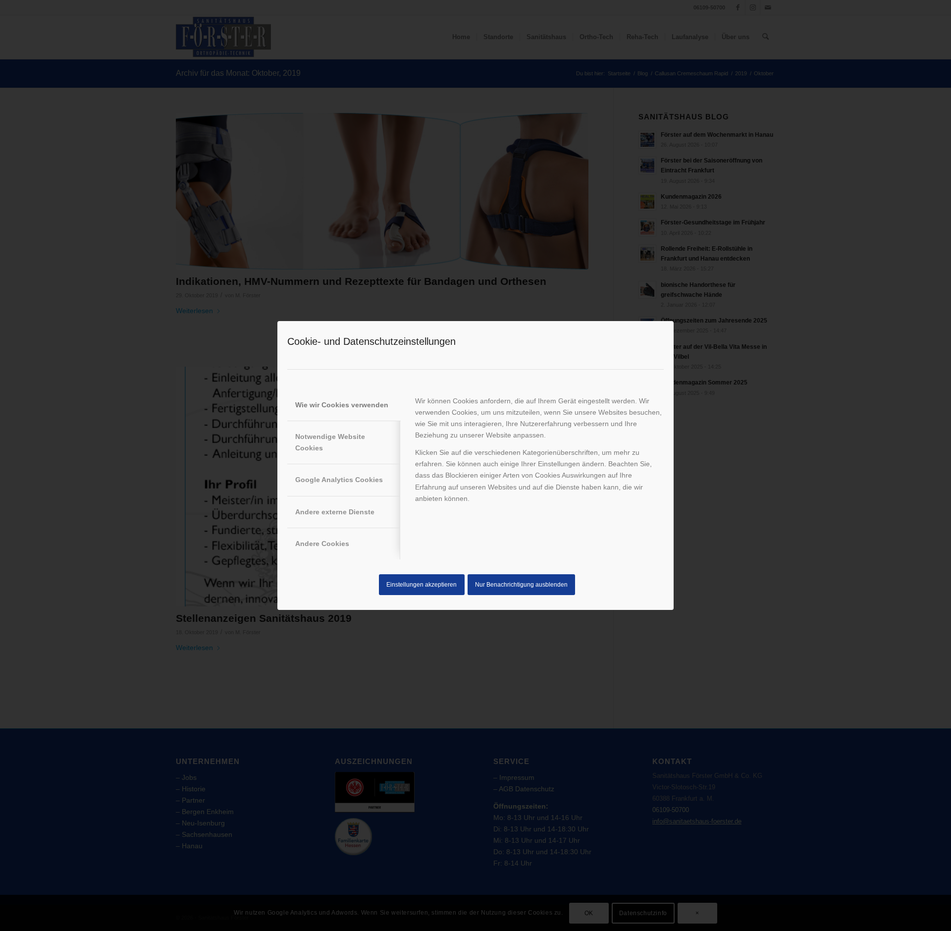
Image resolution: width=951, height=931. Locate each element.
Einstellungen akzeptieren (421, 584)
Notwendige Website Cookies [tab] (330, 442)
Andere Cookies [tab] (322, 544)
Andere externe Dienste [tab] (334, 512)
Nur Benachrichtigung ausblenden (521, 584)
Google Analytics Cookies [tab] (339, 480)
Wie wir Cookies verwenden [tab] (341, 405)
